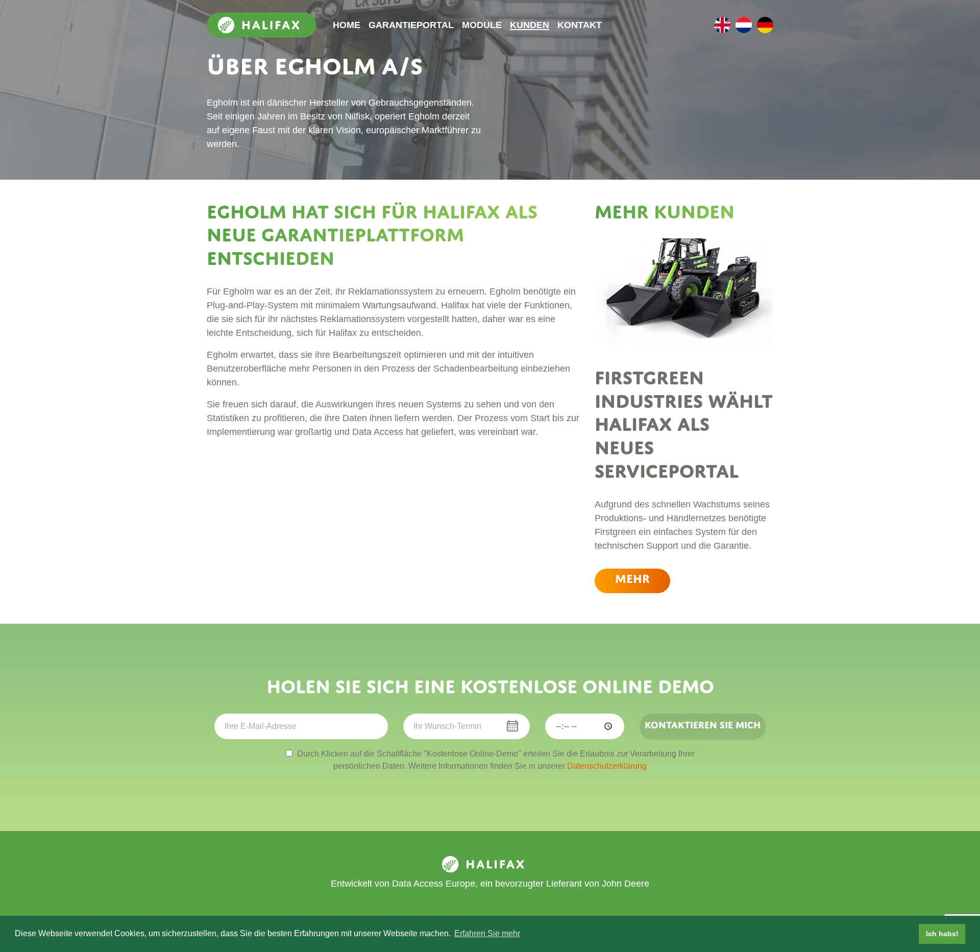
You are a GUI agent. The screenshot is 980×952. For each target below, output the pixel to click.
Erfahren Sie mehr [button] (487, 933)
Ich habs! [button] (942, 934)
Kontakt (579, 25)
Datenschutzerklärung (607, 766)
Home (346, 25)
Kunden (529, 25)
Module (482, 25)
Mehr (632, 578)
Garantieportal (411, 25)
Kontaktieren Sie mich (703, 724)
